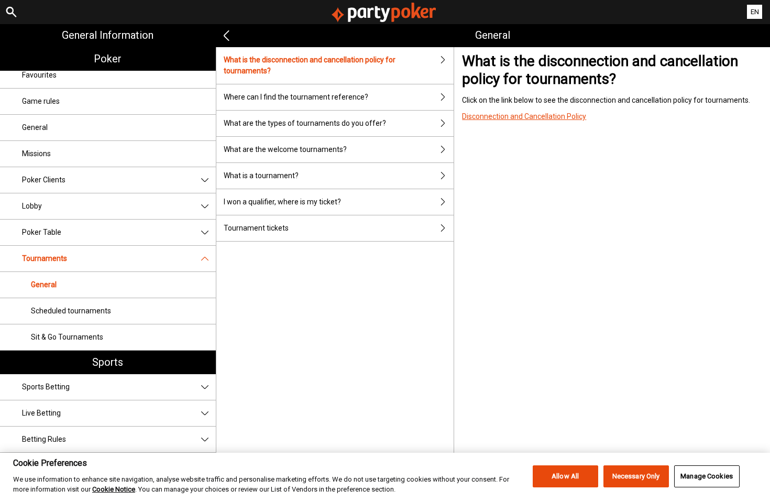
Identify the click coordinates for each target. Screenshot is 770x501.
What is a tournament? (261, 175)
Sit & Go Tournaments (67, 337)
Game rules (41, 101)
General (35, 127)
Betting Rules (44, 439)
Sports (107, 362)
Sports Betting (46, 387)
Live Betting (41, 413)
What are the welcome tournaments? (285, 149)
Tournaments (44, 258)
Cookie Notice (113, 489)
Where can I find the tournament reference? (296, 97)
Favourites (39, 75)
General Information (107, 35)
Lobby (32, 206)
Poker (108, 58)
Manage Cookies (706, 476)
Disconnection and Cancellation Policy (524, 116)
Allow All (565, 476)
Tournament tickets (256, 228)
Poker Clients (43, 180)
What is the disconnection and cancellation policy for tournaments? (309, 65)
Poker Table (41, 232)
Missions (36, 153)
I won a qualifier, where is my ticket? (282, 202)
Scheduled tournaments (71, 311)
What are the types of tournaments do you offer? (305, 123)
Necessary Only (636, 476)
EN (755, 12)
